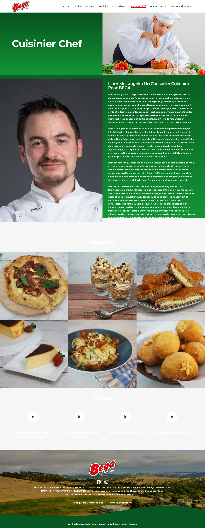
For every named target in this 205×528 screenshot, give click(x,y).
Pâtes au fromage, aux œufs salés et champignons (102, 350)
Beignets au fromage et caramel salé (170, 350)
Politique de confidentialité (88, 502)
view (34, 292)
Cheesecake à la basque (34, 350)
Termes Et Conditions (120, 502)
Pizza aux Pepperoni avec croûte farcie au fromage (34, 282)
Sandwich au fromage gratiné (170, 281)
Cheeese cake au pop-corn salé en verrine (102, 282)
